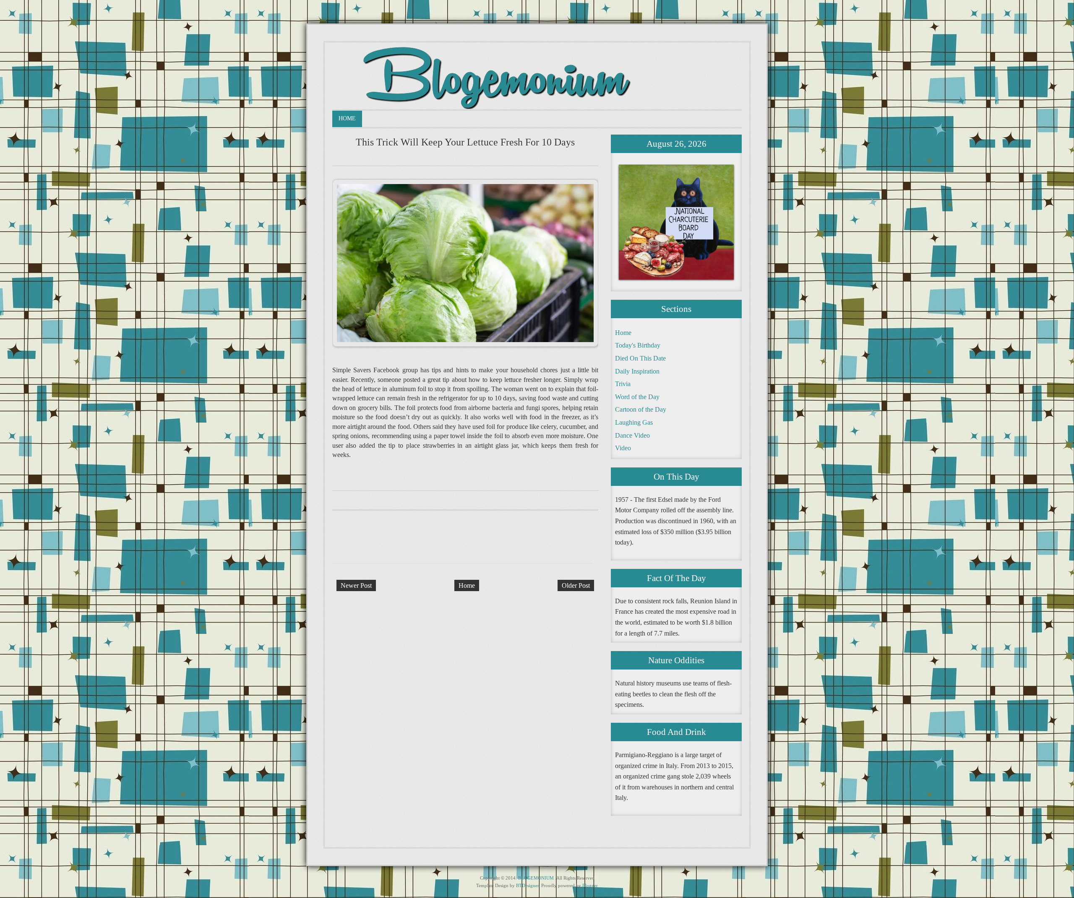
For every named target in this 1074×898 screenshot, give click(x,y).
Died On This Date (640, 358)
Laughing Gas (634, 422)
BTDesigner (527, 885)
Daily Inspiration (637, 371)
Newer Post (356, 585)
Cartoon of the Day (640, 409)
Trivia (623, 383)
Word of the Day (637, 396)
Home (347, 118)
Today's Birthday (637, 345)
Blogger (590, 885)
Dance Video (632, 435)
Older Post (576, 585)
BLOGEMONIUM (536, 877)
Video (623, 448)
